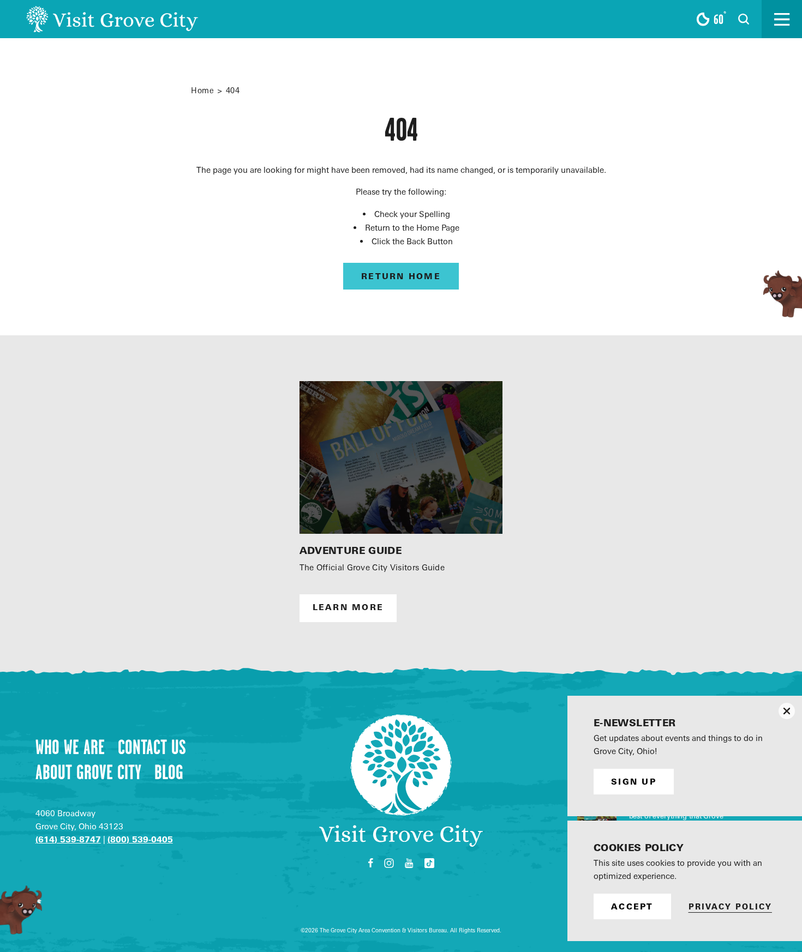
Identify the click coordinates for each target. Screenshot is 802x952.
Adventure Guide (351, 550)
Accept (632, 906)
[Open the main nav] (782, 19)
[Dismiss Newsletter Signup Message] (787, 711)
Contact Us (152, 747)
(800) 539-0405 (140, 839)
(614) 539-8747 (68, 839)
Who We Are (70, 747)
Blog (168, 772)
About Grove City (88, 772)
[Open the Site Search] (743, 19)
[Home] (112, 19)
